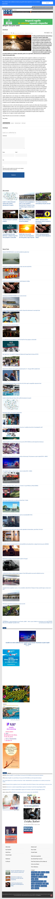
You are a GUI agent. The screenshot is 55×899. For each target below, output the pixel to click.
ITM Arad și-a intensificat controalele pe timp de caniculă (14, 603)
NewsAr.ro (39, 895)
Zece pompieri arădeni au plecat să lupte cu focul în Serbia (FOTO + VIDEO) (17, 471)
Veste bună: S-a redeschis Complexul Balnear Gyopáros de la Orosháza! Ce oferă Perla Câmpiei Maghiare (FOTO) (26, 786)
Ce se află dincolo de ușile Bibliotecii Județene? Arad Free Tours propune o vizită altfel (10, 235)
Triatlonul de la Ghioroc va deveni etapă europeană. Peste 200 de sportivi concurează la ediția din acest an (23, 573)
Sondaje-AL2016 (38, 883)
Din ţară (47, 872)
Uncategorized (44, 886)
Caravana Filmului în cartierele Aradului (11, 325)
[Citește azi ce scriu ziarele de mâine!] (7, 15)
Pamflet (36, 879)
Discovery (15, 33)
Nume (4, 152)
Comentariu (5, 135)
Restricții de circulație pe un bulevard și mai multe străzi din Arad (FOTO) (26, 12)
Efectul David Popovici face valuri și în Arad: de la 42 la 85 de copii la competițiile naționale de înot (22, 383)
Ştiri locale (37, 888)
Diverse (37, 874)
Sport (44, 883)
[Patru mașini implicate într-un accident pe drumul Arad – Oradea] (11, 506)
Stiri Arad (23, 123)
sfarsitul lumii (17, 123)
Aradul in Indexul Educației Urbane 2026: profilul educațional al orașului (9, 203)
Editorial (41, 874)
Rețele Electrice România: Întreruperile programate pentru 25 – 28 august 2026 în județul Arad (21, 368)
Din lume (43, 872)
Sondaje (32, 883)
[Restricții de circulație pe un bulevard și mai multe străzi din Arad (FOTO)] (11, 273)
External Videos (34, 876)
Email (16, 152)
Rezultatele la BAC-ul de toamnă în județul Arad (12, 412)
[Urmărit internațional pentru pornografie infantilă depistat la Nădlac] (11, 287)
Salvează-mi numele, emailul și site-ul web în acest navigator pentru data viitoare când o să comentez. (13, 169)
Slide (21, 33)
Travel (32, 886)
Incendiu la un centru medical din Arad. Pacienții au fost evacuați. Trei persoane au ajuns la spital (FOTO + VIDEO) (25, 456)
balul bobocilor (34, 872)
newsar (12, 123)
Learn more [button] (5, 3)
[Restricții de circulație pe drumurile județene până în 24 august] (11, 565)
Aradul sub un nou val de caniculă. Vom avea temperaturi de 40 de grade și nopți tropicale (26, 235)
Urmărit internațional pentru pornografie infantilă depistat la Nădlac (43, 235)
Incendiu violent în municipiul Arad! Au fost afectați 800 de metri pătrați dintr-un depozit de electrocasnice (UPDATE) (26, 544)
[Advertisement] (27, 185)
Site (3, 160)
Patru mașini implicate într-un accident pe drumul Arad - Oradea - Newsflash (16, 780)
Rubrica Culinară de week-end (37, 881)
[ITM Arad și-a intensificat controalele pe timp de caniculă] (11, 610)
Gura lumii (40, 876)
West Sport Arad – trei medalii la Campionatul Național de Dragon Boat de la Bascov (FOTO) (20, 354)
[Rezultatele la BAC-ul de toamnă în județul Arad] (11, 419)
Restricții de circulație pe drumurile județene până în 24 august (15, 558)
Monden (45, 876)
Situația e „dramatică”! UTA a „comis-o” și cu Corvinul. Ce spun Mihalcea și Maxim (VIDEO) (20, 485)
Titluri (23, 33)
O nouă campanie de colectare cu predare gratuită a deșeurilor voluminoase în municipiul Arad (21, 310)
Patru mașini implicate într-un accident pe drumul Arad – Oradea (15, 500)
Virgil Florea (31, 33)
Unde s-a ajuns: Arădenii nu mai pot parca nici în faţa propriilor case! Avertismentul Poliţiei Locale (40, 622)
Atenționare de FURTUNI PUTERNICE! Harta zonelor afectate (14, 295)
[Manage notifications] (51, 895)
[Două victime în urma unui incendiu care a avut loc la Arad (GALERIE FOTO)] (11, 521)
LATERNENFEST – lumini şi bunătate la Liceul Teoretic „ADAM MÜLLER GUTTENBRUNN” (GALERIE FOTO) (15, 622)
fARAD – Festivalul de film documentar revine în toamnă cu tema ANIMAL (43, 221)
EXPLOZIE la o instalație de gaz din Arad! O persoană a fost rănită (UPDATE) (25, 792)
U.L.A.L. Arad (37, 886)
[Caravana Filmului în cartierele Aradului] (11, 331)
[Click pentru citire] (14, 12)
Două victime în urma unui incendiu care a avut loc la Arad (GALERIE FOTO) (17, 514)
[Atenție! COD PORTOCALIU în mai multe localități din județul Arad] (11, 258)
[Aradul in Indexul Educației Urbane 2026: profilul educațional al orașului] (11, 404)
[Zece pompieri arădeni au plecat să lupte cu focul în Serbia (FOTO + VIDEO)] (11, 477)
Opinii (19, 33)
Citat (39, 872)
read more (27, 645)
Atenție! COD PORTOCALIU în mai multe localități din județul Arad (16, 252)
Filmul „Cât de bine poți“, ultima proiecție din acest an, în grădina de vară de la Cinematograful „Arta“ (23, 427)
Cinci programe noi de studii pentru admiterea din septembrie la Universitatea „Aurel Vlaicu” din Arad (23, 529)
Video (32, 888)
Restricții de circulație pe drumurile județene (25, 220)
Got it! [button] (47, 2)
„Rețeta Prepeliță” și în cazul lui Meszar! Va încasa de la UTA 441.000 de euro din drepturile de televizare (23, 441)
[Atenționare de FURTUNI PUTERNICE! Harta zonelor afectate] (11, 302)
